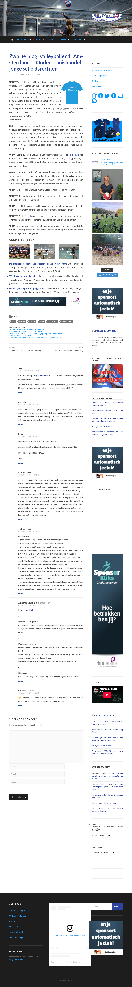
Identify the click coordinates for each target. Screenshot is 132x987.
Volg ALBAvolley (16, 959)
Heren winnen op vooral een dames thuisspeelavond (69, 251)
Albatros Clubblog (46, 75)
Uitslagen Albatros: (105, 331)
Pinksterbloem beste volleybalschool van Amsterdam (38, 263)
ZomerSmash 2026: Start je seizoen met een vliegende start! (35, 337)
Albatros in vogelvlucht (19, 910)
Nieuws (17, 316)
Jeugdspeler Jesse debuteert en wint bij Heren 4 (19, 251)
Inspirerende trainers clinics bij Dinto (25, 331)
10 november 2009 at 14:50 (29, 371)
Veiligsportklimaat (17, 916)
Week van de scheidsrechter (24, 276)
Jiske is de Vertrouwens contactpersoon (26, 329)
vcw (42, 322)
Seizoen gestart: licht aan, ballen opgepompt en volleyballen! (35, 333)
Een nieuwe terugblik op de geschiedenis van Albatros (107, 776)
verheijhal (52, 322)
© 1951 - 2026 (66, 981)
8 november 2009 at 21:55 (28, 531)
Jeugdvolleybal (16, 932)
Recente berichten (104, 715)
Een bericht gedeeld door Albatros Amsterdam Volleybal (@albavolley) (79, 962)
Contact (93, 39)
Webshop (13, 926)
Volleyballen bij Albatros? (103, 70)
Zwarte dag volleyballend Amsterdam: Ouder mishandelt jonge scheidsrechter (46, 62)
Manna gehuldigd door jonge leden (27, 288)
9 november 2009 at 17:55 (28, 436)
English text (97, 86)
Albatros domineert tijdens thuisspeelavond (44, 251)
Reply (20, 393)
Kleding (95, 81)
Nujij (31, 610)
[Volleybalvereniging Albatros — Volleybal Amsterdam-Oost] (106, 17)
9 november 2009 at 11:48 (28, 475)
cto (13, 322)
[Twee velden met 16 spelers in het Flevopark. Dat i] (107, 217)
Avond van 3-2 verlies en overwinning (25, 349)
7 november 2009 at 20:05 (28, 693)
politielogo (73, 154)
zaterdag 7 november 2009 (22, 75)
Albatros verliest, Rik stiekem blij (69, 349)
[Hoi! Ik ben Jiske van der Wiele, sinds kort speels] (107, 184)
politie (33, 322)
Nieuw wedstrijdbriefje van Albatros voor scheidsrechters (107, 787)
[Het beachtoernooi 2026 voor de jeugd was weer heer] (107, 249)
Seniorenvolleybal (17, 937)
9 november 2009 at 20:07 (28, 405)
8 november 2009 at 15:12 (28, 605)
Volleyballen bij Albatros (20, 335)
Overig (22, 322)
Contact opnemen (99, 75)
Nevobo (29, 216)
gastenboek (41, 375)
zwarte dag (66, 322)
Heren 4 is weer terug (107, 803)
